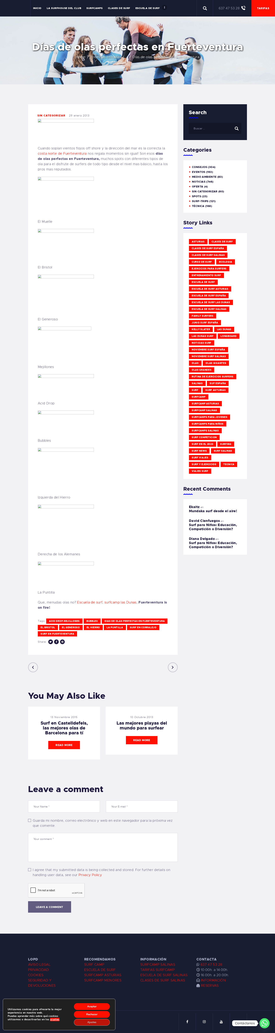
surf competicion (204, 437)
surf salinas (223, 450)
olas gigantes (216, 363)
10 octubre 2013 (141, 717)
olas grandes (201, 369)
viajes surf (200, 471)
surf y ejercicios (204, 464)
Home (81, 57)
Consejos (199, 167)
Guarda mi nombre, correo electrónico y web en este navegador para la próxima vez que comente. (102, 823)
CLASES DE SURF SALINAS (162, 980)
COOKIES (36, 975)
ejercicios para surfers (209, 268)
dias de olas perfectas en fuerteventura (135, 621)
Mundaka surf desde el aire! (213, 511)
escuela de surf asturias (210, 288)
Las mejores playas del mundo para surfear (142, 725)
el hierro (93, 627)
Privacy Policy (90, 875)
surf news (199, 450)
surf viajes (200, 457)
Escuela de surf (89, 602)
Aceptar (92, 1006)
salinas (197, 383)
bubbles (92, 621)
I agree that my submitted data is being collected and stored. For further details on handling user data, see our (101, 872)
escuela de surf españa (209, 295)
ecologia (225, 261)
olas (195, 363)
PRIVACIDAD (38, 970)
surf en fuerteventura (57, 633)
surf (195, 390)
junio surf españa (205, 322)
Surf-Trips (200, 201)
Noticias (198, 181)
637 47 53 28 (210, 965)
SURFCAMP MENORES (102, 980)
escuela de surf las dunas (211, 302)
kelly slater (201, 329)
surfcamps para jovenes (209, 417)
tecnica (228, 464)
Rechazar (91, 1014)
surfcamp (199, 396)
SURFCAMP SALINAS (157, 965)
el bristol (48, 627)
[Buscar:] (215, 128)
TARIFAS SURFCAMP (157, 970)
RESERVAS (210, 986)
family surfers (202, 315)
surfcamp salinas (204, 410)
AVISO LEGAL (39, 965)
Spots (196, 196)
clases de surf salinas (208, 255)
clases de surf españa (208, 248)
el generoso (71, 627)
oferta (197, 186)
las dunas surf (203, 336)
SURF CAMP (94, 965)
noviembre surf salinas (209, 356)
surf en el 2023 (202, 444)
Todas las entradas (105, 57)
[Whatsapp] (264, 1023)
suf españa (218, 383)
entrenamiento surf (206, 275)
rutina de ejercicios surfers (212, 376)
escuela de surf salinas (209, 309)
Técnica (198, 206)
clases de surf (222, 241)
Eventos (198, 172)
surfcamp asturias (205, 403)
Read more (64, 745)
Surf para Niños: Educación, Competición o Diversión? (213, 527)
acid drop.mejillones (64, 621)
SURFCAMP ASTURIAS (102, 975)
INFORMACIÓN (213, 980)
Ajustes (91, 1022)
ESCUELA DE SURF (100, 970)
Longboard (228, 336)
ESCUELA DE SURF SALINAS (164, 975)
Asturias (198, 241)
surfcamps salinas (205, 430)
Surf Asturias (215, 390)
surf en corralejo (143, 627)
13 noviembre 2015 (64, 717)
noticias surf (201, 342)
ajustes (54, 1019)
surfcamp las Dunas (120, 602)
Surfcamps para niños (208, 423)
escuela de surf (203, 282)
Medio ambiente (204, 176)
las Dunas (224, 329)
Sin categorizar (51, 115)
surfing (225, 444)
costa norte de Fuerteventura (62, 153)
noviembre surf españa (208, 349)
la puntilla (115, 627)
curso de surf (202, 261)
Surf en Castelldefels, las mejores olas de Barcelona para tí (64, 728)
